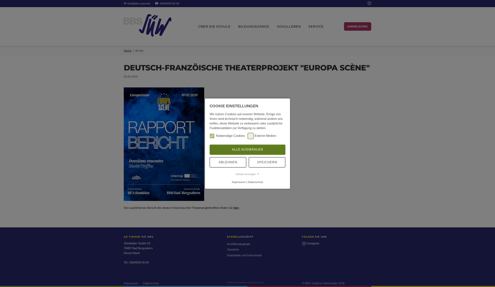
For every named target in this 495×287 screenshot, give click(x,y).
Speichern (267, 162)
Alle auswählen (247, 149)
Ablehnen (228, 162)
